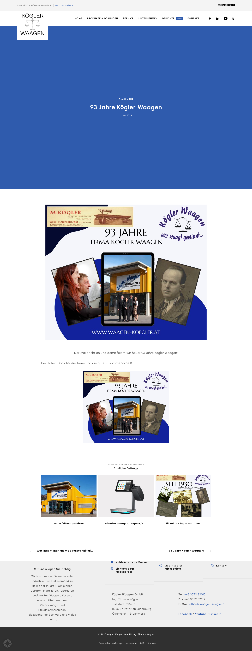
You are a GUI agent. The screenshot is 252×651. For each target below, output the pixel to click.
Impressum (131, 643)
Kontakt (152, 643)
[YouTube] (223, 18)
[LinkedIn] (215, 18)
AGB (142, 643)
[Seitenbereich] (231, 18)
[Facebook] (208, 18)
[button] (7, 643)
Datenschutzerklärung (110, 643)
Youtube (201, 614)
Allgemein (126, 99)
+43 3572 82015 (64, 5)
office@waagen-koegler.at (207, 604)
